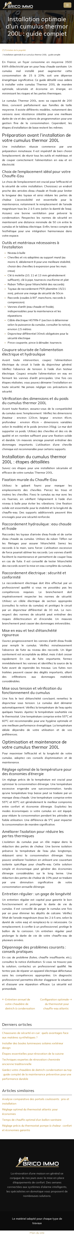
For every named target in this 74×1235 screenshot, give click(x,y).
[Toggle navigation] (67, 5)
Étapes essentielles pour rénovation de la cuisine (33, 1053)
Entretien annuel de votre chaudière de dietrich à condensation (20, 1004)
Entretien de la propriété (16, 50)
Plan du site (37, 1232)
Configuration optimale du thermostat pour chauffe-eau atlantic (54, 1004)
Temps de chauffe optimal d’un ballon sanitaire (31, 1119)
